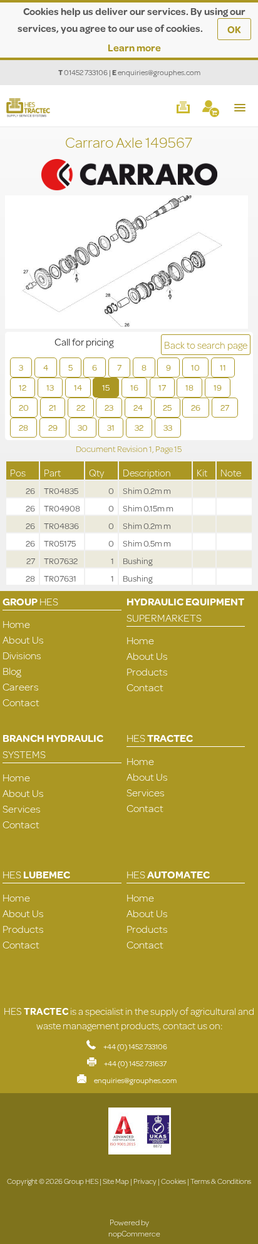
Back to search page (205, 344)
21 (52, 407)
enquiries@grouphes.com (159, 72)
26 (195, 407)
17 (162, 387)
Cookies (173, 1181)
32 (139, 427)
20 (24, 407)
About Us (23, 639)
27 (224, 407)
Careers (21, 686)
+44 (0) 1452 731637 (135, 1063)
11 (223, 367)
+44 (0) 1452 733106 (135, 1046)
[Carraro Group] (129, 161)
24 (138, 407)
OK (234, 29)
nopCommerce (134, 1233)
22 (80, 407)
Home (16, 624)
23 (109, 407)
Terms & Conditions (220, 1181)
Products (147, 671)
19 (218, 387)
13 (50, 387)
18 (189, 387)
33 (167, 427)
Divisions (22, 655)
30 (83, 427)
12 (22, 387)
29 (53, 427)
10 (195, 367)
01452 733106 (86, 72)
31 (111, 427)
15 (106, 387)
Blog (12, 671)
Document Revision (112, 449)
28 (23, 427)
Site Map (116, 1181)
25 (167, 407)
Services (22, 808)
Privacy (145, 1181)
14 (78, 387)
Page (164, 449)
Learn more (134, 47)
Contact (21, 702)
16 (134, 387)
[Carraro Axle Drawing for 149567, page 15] (126, 263)
